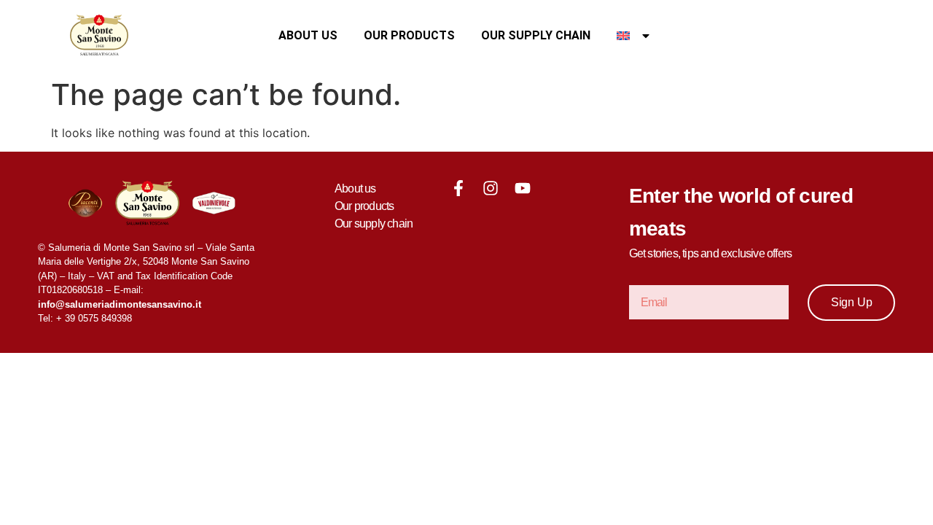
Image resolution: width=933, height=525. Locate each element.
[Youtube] (523, 188)
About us (307, 35)
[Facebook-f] (458, 188)
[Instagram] (491, 188)
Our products (409, 35)
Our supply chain (535, 35)
